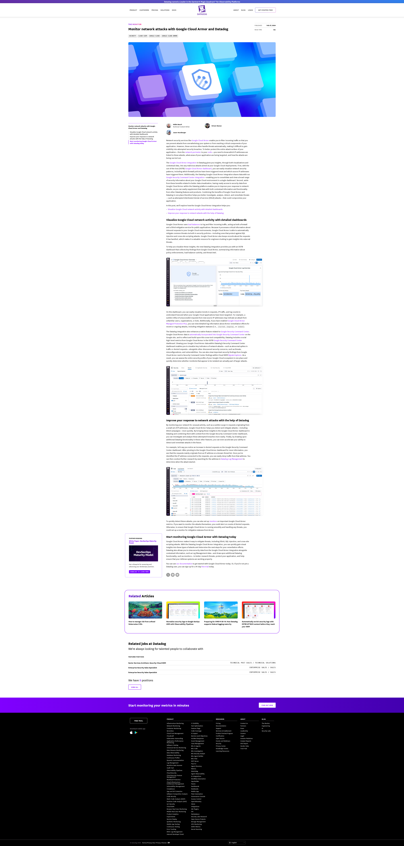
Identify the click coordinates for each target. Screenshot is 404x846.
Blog (243, 10)
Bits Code (194, 748)
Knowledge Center (222, 748)
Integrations (195, 806)
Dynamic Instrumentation (175, 760)
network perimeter (193, 152)
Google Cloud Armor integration (183, 162)
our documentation (184, 563)
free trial (205, 566)
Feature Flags (195, 728)
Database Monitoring (174, 755)
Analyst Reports (245, 741)
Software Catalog (172, 745)
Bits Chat (194, 758)
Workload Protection (174, 779)
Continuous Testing (173, 826)
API (192, 811)
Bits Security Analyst (198, 753)
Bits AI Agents (196, 746)
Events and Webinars (223, 741)
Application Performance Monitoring (175, 741)
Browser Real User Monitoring (177, 809)
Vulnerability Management (176, 786)
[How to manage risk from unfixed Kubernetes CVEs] (147, 616)
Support (218, 728)
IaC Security (171, 804)
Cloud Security (171, 773)
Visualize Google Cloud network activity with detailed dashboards (195, 209)
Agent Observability (198, 773)
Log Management (172, 763)
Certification (220, 736)
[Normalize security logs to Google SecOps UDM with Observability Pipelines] (184, 616)
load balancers (194, 224)
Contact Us (244, 723)
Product (133, 10)
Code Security (171, 796)
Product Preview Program (224, 733)
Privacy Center (221, 746)
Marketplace (195, 814)
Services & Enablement (223, 731)
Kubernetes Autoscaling (175, 738)
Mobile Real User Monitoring (176, 811)
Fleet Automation (197, 794)
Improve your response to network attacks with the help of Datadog (196, 213)
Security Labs (266, 731)
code (210, 152)
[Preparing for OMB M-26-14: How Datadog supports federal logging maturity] (222, 616)
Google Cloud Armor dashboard (198, 168)
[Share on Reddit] (173, 575)
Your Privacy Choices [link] (160, 842)
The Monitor (134, 24)
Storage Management (198, 821)
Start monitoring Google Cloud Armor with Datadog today (201, 536)
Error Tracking (171, 829)
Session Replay (172, 819)
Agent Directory (196, 766)
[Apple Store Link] (132, 733)
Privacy (149, 842)
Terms (144, 842)
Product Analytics (173, 814)
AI (262, 728)
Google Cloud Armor (200, 140)
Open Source (220, 738)
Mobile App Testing (173, 824)
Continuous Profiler (173, 758)
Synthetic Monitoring (174, 821)
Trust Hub (243, 748)
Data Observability (173, 752)
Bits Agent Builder (197, 756)
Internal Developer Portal (175, 834)
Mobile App (195, 791)
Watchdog (194, 771)
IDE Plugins (195, 809)
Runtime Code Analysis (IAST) (177, 801)
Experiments (171, 816)
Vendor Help (244, 746)
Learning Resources (222, 751)
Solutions (165, 10)
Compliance (171, 789)
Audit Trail (170, 768)
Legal (242, 736)
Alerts (193, 804)
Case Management (197, 743)
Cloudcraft (170, 736)
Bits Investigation (197, 751)
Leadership (244, 731)
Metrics (193, 768)
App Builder (195, 781)
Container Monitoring (174, 728)
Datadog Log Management (232, 458)
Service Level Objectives (199, 736)
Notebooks (194, 789)
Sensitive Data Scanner (174, 765)
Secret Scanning (196, 829)
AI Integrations (196, 776)
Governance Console (198, 796)
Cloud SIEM (170, 806)
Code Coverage (196, 731)
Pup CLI (193, 763)
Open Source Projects (198, 819)
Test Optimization (197, 726)
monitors (213, 521)
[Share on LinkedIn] (177, 575)
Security (218, 743)
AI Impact (194, 733)
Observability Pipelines (174, 770)
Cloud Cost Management (175, 733)
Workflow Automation (198, 779)
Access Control (196, 799)
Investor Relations (246, 738)
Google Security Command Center (235, 331)
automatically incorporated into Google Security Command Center (217, 334)
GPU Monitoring (196, 824)
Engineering (266, 726)
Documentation (221, 726)
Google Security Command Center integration (185, 177)
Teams (193, 784)
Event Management (197, 741)
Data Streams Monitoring (175, 750)
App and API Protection (174, 791)
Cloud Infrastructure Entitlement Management (175, 783)
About (236, 10)
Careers (243, 733)
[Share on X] (168, 575)
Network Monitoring (173, 726)
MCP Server (195, 761)
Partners (243, 726)
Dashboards (195, 786)
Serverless (170, 731)
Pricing (218, 723)
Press (242, 728)
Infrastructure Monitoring (175, 723)
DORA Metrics (195, 826)
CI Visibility (195, 723)
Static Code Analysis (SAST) (176, 799)
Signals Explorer (234, 355)
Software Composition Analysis (177, 794)
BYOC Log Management (174, 831)
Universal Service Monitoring (176, 747)
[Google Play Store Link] (136, 733)
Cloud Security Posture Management (174, 776)
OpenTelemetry (196, 801)
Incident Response (197, 738)
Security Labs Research (199, 816)
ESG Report (244, 743)
